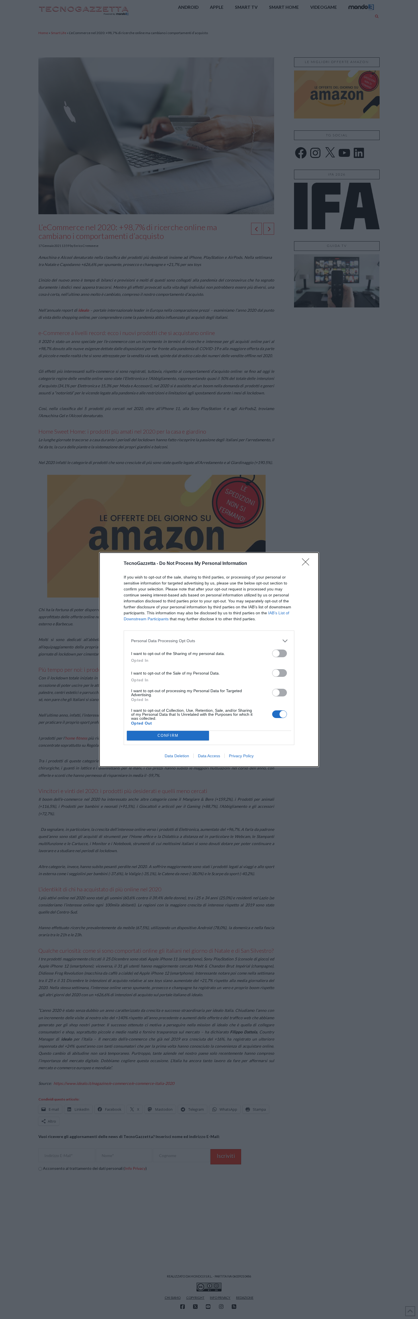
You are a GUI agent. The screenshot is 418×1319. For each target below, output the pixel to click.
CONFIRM (168, 735)
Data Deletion (177, 756)
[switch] (279, 653)
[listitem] (209, 641)
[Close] (307, 563)
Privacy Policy (241, 756)
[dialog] (209, 660)
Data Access (209, 756)
